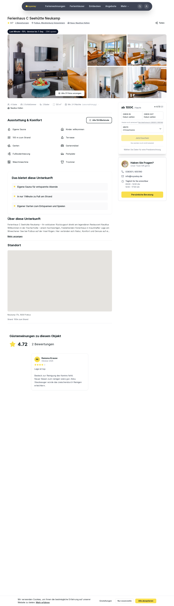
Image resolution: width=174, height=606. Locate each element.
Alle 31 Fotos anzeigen (71, 93)
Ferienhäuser (77, 6)
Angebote (110, 6)
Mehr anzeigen (15, 236)
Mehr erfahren (43, 602)
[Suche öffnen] (139, 6)
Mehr (124, 6)
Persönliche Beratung (142, 194)
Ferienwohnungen (55, 6)
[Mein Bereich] (146, 6)
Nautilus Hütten (17, 108)
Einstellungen (106, 601)
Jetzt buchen (142, 138)
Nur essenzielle (125, 601)
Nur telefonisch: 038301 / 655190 (150, 122)
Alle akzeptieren (145, 601)
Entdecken (95, 6)
